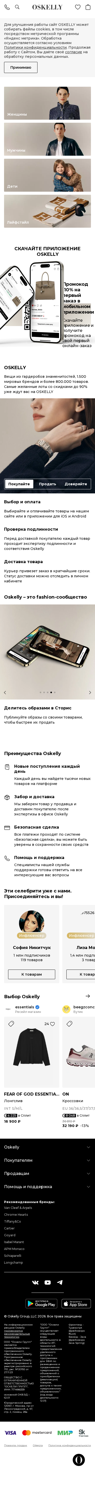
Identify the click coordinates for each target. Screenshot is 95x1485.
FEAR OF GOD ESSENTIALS (31, 1094)
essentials (24, 1007)
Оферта (38, 1445)
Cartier (9, 1228)
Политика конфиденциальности (69, 1445)
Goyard (9, 1235)
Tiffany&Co (12, 1221)
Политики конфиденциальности (35, 47)
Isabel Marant (14, 1242)
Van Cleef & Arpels (18, 1208)
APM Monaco (14, 1249)
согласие (73, 52)
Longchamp (13, 1262)
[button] (40, 692)
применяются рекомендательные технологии (17, 1333)
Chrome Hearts (16, 1214)
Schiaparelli (12, 1256)
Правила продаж (15, 1445)
